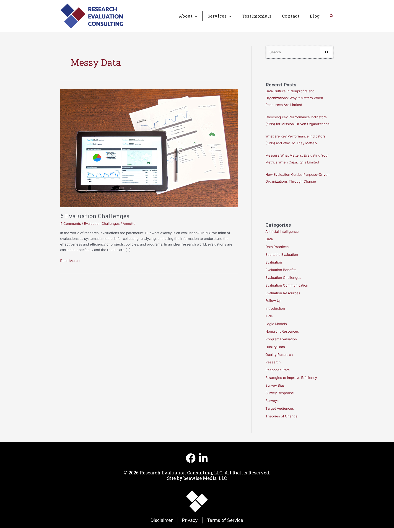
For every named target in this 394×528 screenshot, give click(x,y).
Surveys (272, 401)
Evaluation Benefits (280, 270)
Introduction (275, 308)
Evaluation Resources (282, 293)
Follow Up (273, 300)
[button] (194, 16)
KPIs (269, 316)
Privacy (190, 520)
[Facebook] (191, 458)
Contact (291, 16)
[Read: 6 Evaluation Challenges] (149, 147)
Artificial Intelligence (282, 231)
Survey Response (279, 393)
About (185, 16)
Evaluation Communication (286, 285)
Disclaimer (161, 520)
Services (217, 16)
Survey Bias (275, 385)
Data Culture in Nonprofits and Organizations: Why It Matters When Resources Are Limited (294, 98)
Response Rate (277, 370)
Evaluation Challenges (102, 223)
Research (273, 362)
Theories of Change (281, 416)
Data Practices (277, 247)
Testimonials (257, 16)
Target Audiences (279, 408)
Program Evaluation (281, 339)
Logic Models (276, 324)
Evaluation (273, 262)
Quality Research (279, 354)
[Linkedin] (203, 458)
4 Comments (70, 223)
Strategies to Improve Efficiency (291, 377)
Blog (315, 16)
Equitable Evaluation (281, 254)
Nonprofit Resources (282, 331)
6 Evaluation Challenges (95, 216)
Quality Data (275, 347)
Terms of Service (225, 520)
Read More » (70, 261)
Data (269, 239)
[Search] (326, 52)
